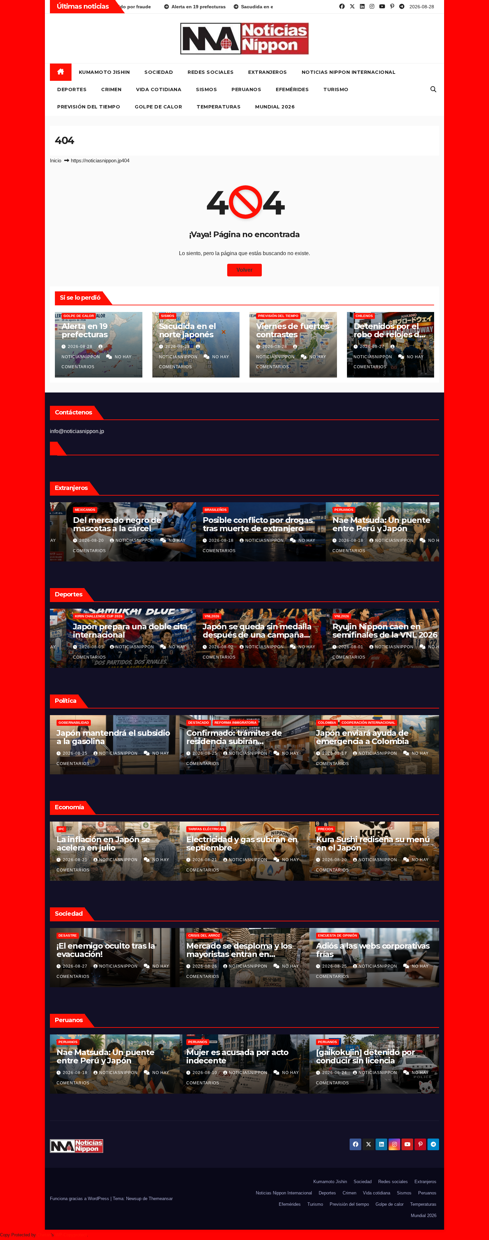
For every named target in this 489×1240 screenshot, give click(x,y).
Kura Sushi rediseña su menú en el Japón (243, 843)
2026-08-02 (206, 647)
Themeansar (161, 1198)
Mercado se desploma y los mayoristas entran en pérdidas (109, 954)
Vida (322, 935)
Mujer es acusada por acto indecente (108, 1056)
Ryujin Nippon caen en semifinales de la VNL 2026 (368, 631)
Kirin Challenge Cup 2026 (82, 616)
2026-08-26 (76, 966)
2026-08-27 (373, 346)
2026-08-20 (76, 540)
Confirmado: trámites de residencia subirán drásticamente (104, 741)
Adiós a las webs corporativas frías (243, 950)
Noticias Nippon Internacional (349, 72)
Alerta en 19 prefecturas (84, 330)
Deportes (71, 89)
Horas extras (331, 829)
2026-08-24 (335, 966)
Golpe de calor (158, 107)
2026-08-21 (76, 859)
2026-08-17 (206, 753)
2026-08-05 (76, 647)
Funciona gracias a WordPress (80, 1198)
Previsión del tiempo (88, 107)
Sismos (206, 89)
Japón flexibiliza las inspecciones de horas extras (372, 843)
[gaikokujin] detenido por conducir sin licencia (235, 1056)
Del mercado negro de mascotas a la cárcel (101, 524)
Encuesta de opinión (207, 935)
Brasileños (199, 510)
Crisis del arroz (74, 935)
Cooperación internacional (238, 722)
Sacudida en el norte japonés (187, 330)
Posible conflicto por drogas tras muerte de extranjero (241, 524)
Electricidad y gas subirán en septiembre (112, 843)
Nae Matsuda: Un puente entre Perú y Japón (365, 524)
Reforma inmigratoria (106, 722)
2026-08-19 (335, 859)
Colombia (197, 722)
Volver (244, 270)
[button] (433, 89)
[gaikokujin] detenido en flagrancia (363, 1056)
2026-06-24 (206, 1072)
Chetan (44, 1234)
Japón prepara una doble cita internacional (114, 631)
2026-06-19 (335, 1072)
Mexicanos (69, 510)
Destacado (69, 722)
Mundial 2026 (275, 107)
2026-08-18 (206, 540)
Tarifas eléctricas (76, 829)
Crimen (111, 89)
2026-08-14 (335, 753)
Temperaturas (219, 107)
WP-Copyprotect (71, 1234)
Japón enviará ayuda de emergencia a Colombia (232, 737)
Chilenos (364, 316)
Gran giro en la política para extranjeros (369, 737)
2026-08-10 (76, 1072)
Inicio (55, 160)
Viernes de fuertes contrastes (292, 330)
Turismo (336, 89)
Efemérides (292, 89)
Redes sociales (211, 72)
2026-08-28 (81, 346)
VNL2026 (195, 616)
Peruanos (246, 89)
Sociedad (158, 72)
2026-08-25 (76, 753)
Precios (196, 829)
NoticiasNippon (119, 540)
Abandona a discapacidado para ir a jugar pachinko (368, 950)
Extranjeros (267, 72)
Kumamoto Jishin (104, 72)
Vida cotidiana (158, 89)
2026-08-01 (335, 647)
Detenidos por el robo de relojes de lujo (389, 334)
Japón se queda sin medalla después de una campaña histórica (240, 635)
